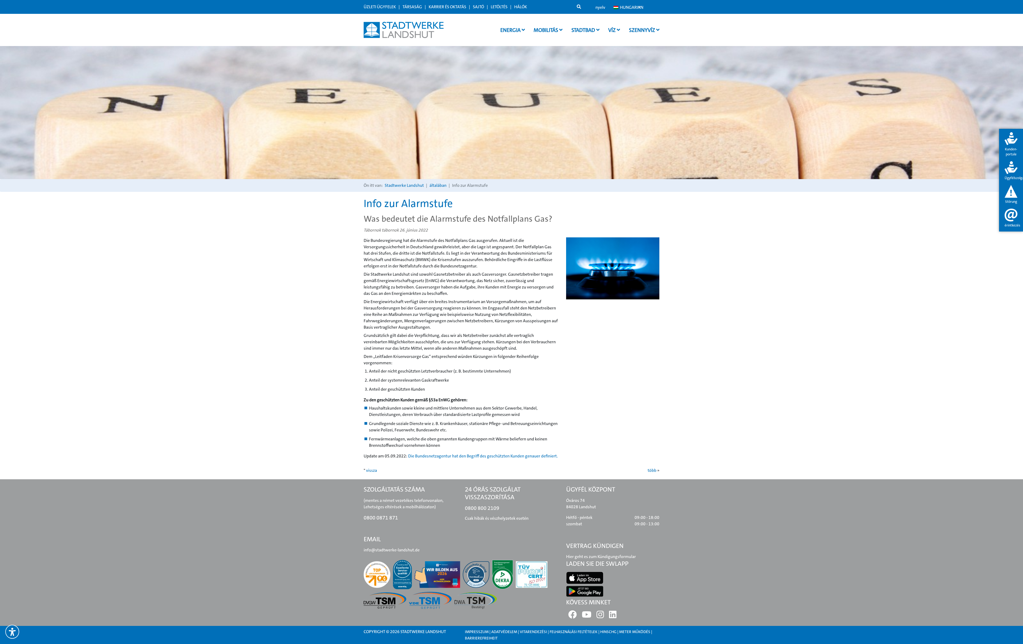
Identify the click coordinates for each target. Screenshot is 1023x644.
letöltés (499, 7)
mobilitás (546, 30)
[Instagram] (600, 616)
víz (612, 30)
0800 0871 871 (381, 517)
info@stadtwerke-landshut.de (392, 550)
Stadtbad (583, 30)
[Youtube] (587, 616)
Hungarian (630, 7)
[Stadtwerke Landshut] (404, 30)
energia (511, 30)
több (652, 470)
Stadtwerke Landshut (404, 185)
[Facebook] (572, 616)
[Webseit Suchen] (578, 7)
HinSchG (608, 631)
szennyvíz (642, 30)
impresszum (477, 631)
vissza (371, 470)
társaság (412, 7)
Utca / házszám (433, 195)
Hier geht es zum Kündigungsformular (601, 556)
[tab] (1011, 144)
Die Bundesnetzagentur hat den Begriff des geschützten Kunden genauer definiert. (483, 456)
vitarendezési (533, 631)
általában (437, 185)
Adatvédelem (504, 631)
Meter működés (634, 631)
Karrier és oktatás (447, 7)
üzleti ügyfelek (380, 7)
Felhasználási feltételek (574, 631)
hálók (520, 7)
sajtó (478, 7)
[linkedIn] (613, 616)
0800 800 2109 (482, 508)
